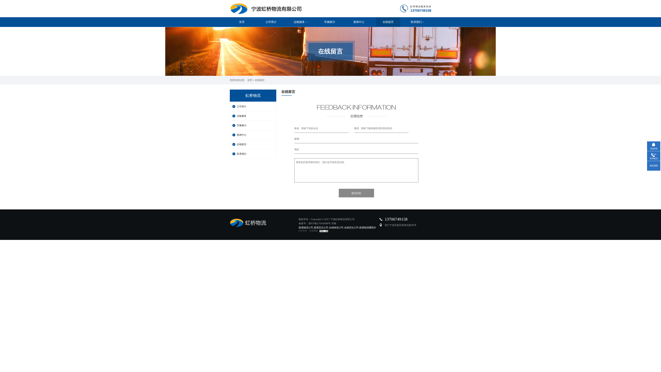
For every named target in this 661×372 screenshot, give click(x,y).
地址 (296, 149)
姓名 (296, 128)
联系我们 (416, 21)
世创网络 (313, 231)
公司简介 (271, 21)
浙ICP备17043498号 (319, 223)
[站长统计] (323, 231)
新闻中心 (358, 21)
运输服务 (299, 21)
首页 (242, 21)
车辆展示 (329, 21)
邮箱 (296, 138)
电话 (356, 128)
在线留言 (388, 21)
